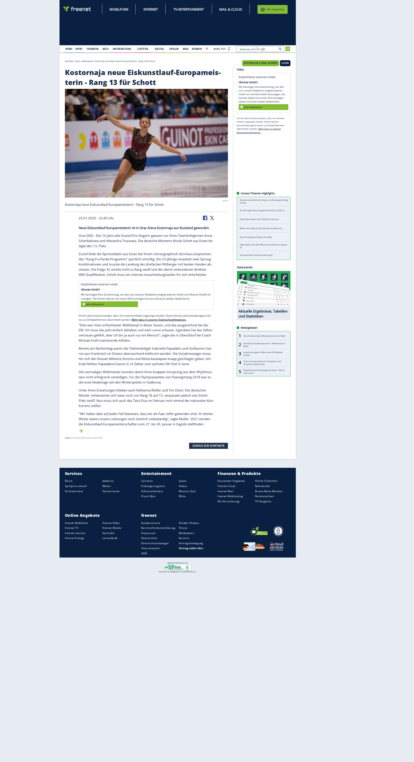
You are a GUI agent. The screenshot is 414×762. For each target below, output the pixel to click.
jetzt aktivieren (95, 304)
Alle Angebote (275, 9)
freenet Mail (225, 491)
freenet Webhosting (230, 496)
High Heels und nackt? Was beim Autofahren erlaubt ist (263, 246)
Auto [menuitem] (105, 49)
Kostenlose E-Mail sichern (260, 62)
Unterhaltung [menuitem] (122, 49)
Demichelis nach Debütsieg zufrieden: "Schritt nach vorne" (263, 371)
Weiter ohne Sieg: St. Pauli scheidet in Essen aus (261, 228)
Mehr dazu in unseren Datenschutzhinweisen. (159, 320)
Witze (182, 496)
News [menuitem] (69, 49)
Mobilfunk (119, 9)
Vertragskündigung (191, 543)
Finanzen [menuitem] (93, 49)
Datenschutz (149, 538)
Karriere (184, 538)
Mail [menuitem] (186, 49)
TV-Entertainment (189, 9)
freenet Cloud (226, 486)
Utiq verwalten (150, 548)
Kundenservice (150, 523)
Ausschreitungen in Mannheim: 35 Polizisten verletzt (263, 354)
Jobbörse (108, 481)
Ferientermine (74, 491)
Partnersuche (111, 491)
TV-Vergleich (263, 501)
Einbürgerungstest (153, 486)
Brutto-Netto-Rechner (269, 491)
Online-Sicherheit (266, 481)
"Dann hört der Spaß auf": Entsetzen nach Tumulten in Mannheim (262, 362)
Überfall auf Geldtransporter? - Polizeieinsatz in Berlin (264, 344)
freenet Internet (75, 533)
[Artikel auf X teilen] (212, 217)
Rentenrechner (264, 496)
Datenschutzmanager (155, 543)
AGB (144, 553)
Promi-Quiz (148, 496)
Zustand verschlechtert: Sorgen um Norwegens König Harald (264, 201)
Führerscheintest (152, 491)
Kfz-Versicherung (229, 501)
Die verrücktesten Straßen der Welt (256, 237)
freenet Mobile (111, 527)
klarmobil (108, 533)
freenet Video (111, 523)
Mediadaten (186, 533)
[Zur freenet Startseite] (77, 9)
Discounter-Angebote (231, 481)
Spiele (183, 481)
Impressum (148, 533)
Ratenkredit (262, 486)
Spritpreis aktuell (76, 486)
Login (285, 62)
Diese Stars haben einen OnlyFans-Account (259, 219)
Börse (68, 481)
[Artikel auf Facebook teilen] (205, 217)
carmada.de (110, 538)
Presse (183, 527)
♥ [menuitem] (207, 49)
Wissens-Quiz (187, 491)
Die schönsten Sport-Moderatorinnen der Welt (264, 335)
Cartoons (147, 481)
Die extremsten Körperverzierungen (256, 255)
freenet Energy (74, 538)
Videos (183, 486)
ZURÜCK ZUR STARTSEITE (208, 446)
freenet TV (71, 527)
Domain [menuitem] (197, 49)
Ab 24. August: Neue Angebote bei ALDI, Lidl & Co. (262, 210)
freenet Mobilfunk (76, 523)
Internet (150, 9)
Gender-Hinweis (189, 523)
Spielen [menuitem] (174, 49)
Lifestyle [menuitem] (143, 49)
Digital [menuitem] (159, 49)
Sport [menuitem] (79, 49)
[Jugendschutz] (177, 566)
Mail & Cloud (230, 9)
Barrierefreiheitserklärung (158, 527)
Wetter (106, 486)
